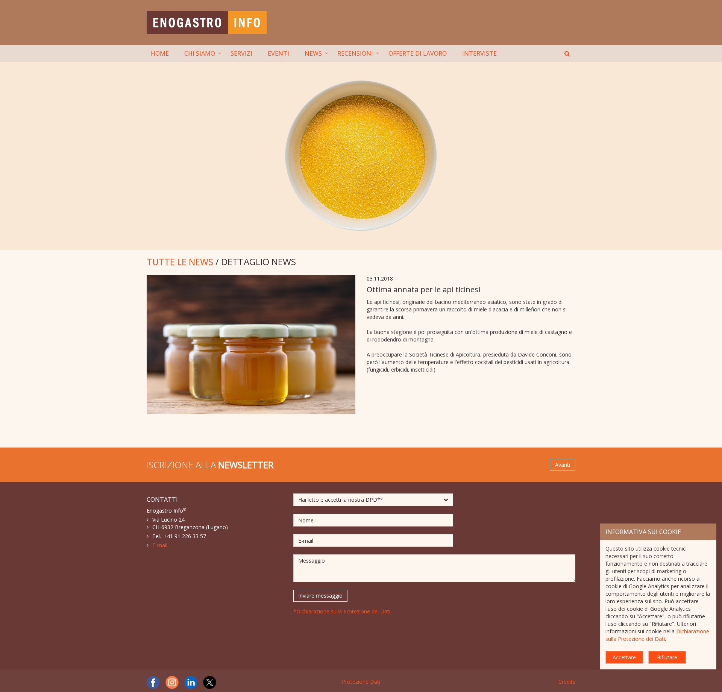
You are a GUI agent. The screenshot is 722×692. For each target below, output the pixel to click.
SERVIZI (241, 53)
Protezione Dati (361, 681)
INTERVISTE (479, 53)
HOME (160, 53)
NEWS (313, 53)
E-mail (159, 545)
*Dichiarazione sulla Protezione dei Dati (341, 611)
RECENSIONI (355, 53)
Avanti (562, 464)
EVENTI (278, 53)
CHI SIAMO (199, 53)
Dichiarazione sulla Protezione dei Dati (657, 635)
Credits (566, 681)
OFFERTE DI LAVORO (417, 53)
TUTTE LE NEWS (180, 261)
